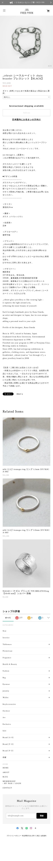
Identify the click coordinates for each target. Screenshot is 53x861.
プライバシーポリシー (14, 835)
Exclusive (7, 724)
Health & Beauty (10, 664)
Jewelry (6, 691)
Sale (4, 731)
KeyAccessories (9, 704)
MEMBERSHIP (9, 781)
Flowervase (7, 651)
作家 (5, 757)
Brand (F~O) (8, 744)
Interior (6, 638)
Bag (4, 678)
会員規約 (43, 835)
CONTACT (7, 788)
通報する (20, 394)
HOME (5, 768)
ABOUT (6, 773)
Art (4, 717)
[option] (26, 42)
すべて (8, 618)
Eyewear (6, 684)
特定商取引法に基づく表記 (31, 835)
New (5, 631)
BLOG (5, 777)
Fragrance (7, 658)
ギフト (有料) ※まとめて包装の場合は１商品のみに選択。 (26, 92)
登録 (42, 816)
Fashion (6, 671)
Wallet (6, 697)
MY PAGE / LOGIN (12, 783)
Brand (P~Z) (8, 751)
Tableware (7, 644)
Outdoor (6, 711)
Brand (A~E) (8, 737)
